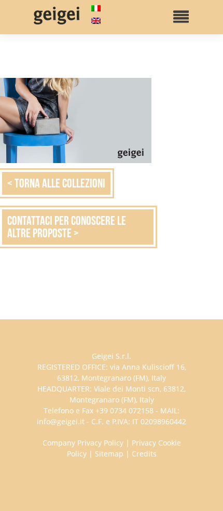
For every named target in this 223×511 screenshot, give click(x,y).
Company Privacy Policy (83, 443)
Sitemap (109, 454)
